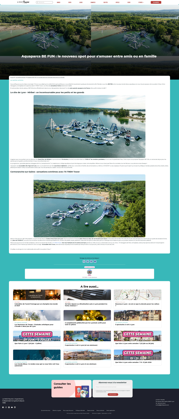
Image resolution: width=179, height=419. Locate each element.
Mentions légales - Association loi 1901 (101, 413)
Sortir (69, 2)
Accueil (12, 77)
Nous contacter (100, 410)
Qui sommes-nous (45, 410)
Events (128, 2)
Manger (58, 2)
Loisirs (80, 2)
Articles (117, 2)
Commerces (93, 2)
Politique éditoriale (80, 410)
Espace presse (90, 410)
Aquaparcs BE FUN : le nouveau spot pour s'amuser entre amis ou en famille (46, 77)
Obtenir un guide (57, 410)
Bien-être (106, 2)
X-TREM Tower (57, 242)
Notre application (111, 410)
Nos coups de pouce (68, 410)
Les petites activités (20, 77)
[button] (141, 2)
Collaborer (156, 2)
